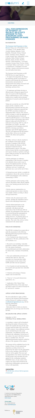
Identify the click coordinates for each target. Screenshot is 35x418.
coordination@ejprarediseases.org (15, 302)
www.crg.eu (8, 397)
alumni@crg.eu (12, 404)
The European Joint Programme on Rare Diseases (16, 47)
